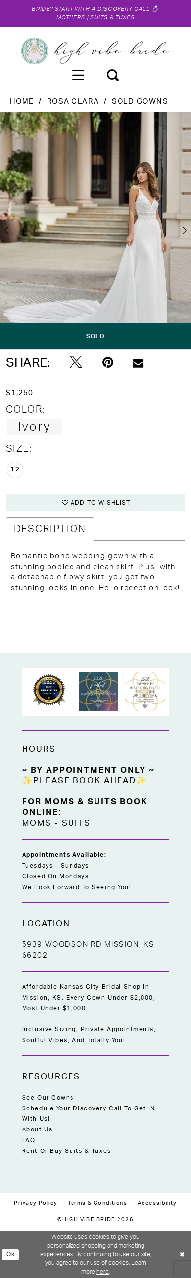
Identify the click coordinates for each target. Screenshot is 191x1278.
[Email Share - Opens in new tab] (138, 363)
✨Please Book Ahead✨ (85, 781)
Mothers (70, 17)
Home (22, 101)
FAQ (29, 1140)
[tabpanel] (95, 230)
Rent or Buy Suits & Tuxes (66, 1151)
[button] (78, 75)
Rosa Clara (73, 101)
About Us (37, 1129)
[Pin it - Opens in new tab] (107, 362)
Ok (10, 1254)
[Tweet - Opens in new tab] (76, 363)
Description (50, 529)
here (102, 1272)
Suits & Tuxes (112, 17)
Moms (36, 823)
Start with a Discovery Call (102, 9)
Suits (76, 823)
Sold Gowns (140, 101)
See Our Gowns (48, 1098)
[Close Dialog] (182, 1254)
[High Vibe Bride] (95, 50)
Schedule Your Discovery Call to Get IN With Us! (88, 1114)
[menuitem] (78, 75)
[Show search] (113, 75)
